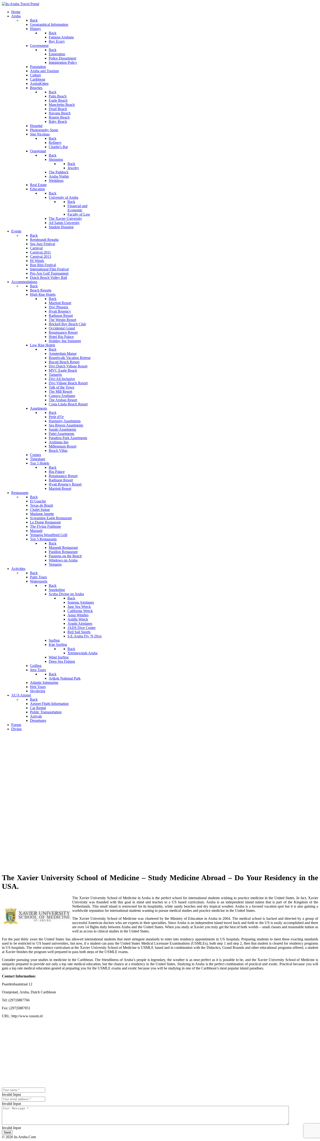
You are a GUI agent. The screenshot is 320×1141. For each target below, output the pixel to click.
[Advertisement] (160, 768)
